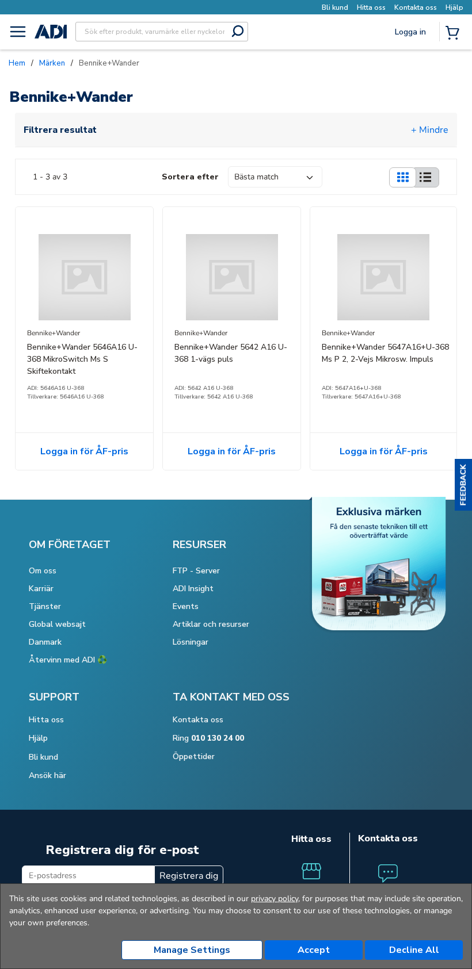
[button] (463, 485)
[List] (425, 177)
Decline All (414, 950)
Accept (314, 950)
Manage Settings (192, 950)
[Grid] (402, 177)
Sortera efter (190, 176)
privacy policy (274, 898)
